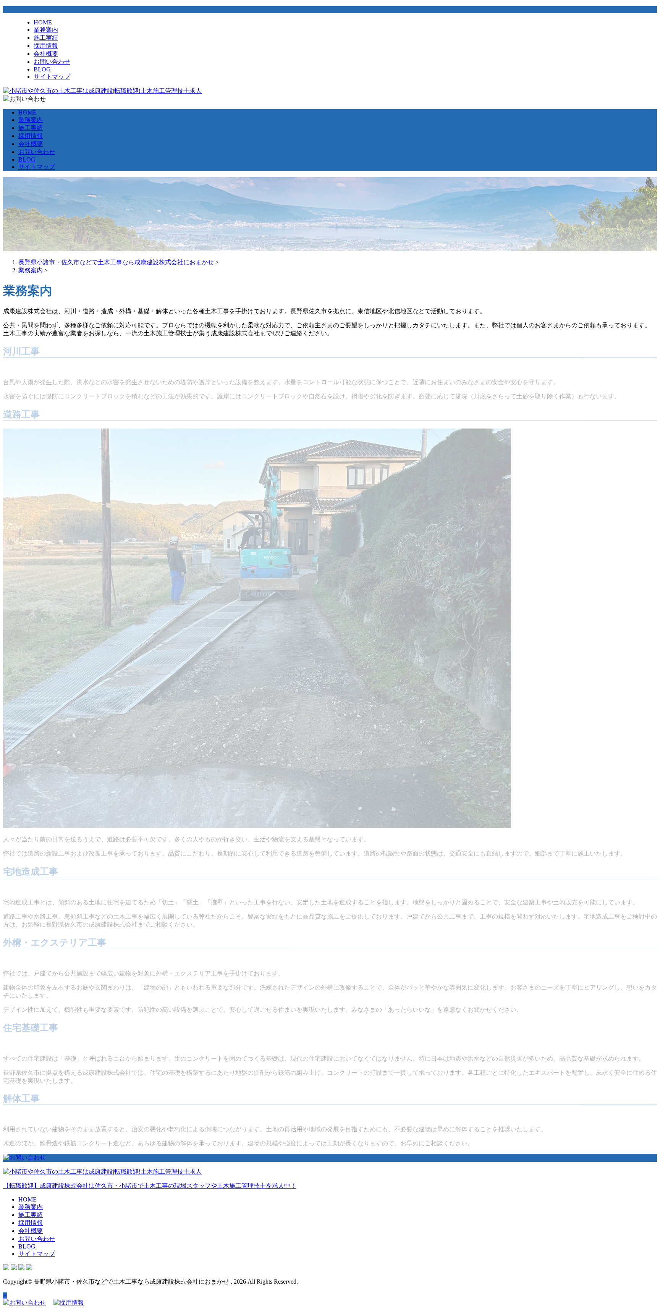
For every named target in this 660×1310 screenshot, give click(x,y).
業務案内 (46, 29)
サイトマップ (52, 76)
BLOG (42, 69)
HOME (43, 22)
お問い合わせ (52, 61)
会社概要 (46, 53)
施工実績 (46, 37)
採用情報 (46, 45)
